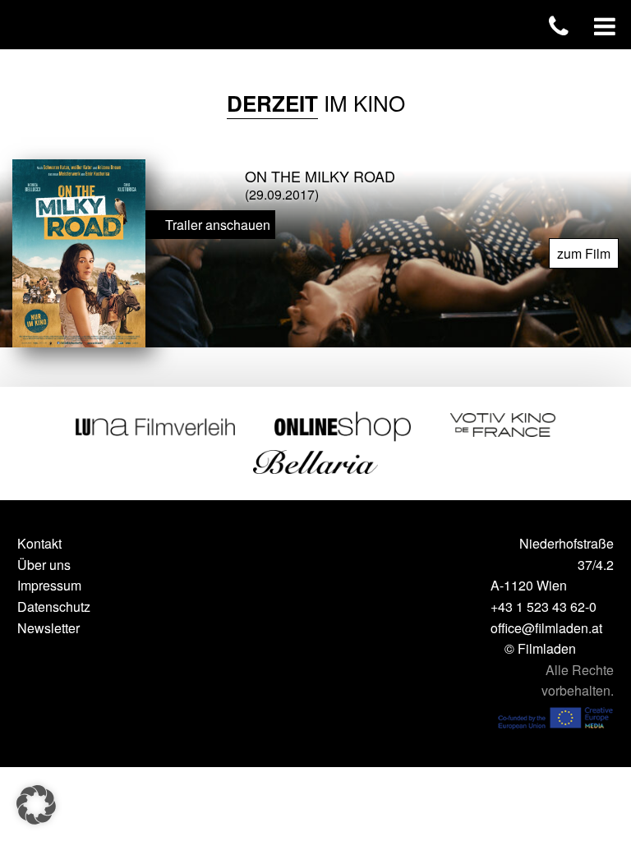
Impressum (49, 585)
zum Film (583, 253)
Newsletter (48, 627)
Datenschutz (53, 606)
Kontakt (39, 543)
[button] (36, 805)
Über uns (44, 564)
